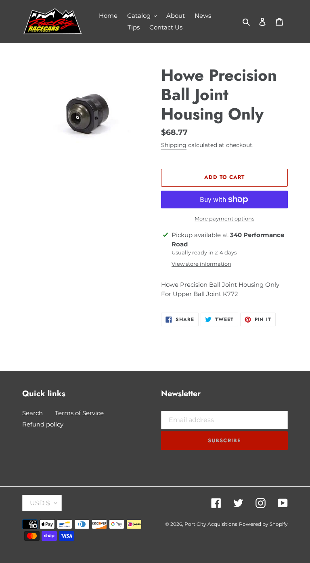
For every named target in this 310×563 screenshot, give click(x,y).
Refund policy (42, 424)
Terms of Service (79, 413)
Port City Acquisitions (210, 524)
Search (32, 413)
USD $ (40, 503)
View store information (201, 263)
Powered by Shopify (263, 524)
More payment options (224, 218)
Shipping (173, 145)
